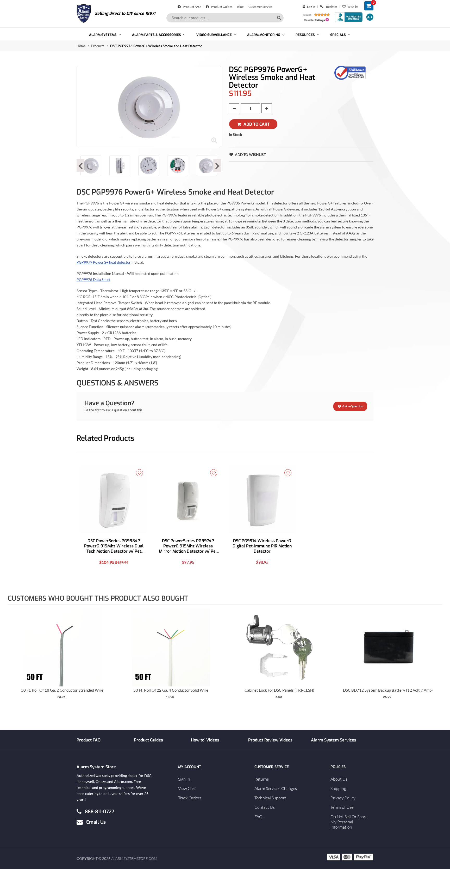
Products (97, 46)
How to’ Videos (205, 740)
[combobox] (225, 17)
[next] (437, 658)
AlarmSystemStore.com (134, 858)
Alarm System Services (333, 740)
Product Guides (221, 7)
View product (62, 652)
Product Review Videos (270, 740)
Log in (311, 7)
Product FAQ (191, 7)
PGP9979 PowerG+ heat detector (104, 262)
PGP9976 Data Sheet (93, 279)
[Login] (305, 7)
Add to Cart (256, 124)
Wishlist (352, 7)
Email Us (96, 822)
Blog (240, 7)
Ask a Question (352, 406)
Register (331, 7)
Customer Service (260, 7)
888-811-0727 (99, 811)
